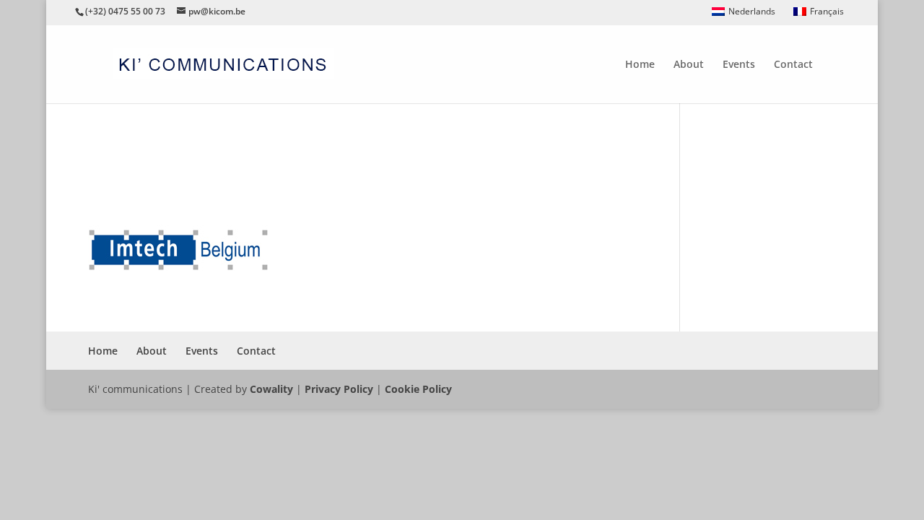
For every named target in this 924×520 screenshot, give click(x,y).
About (689, 65)
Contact (793, 65)
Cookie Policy (418, 389)
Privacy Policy (339, 389)
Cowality (271, 389)
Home (640, 65)
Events (739, 65)
